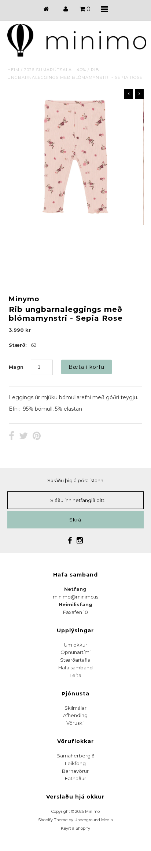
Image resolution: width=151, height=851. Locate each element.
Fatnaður (75, 778)
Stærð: (18, 345)
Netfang (75, 589)
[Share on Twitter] (23, 436)
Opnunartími (75, 652)
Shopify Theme (52, 820)
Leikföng (75, 763)
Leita (75, 675)
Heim (13, 69)
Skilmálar (75, 708)
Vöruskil (75, 723)
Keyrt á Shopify (75, 828)
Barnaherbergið (75, 756)
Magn (16, 367)
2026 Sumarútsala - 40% (55, 69)
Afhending (75, 715)
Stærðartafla (75, 660)
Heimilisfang (75, 604)
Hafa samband (75, 667)
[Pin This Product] (37, 436)
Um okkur (75, 645)
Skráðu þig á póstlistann (75, 480)
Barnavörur (75, 771)
